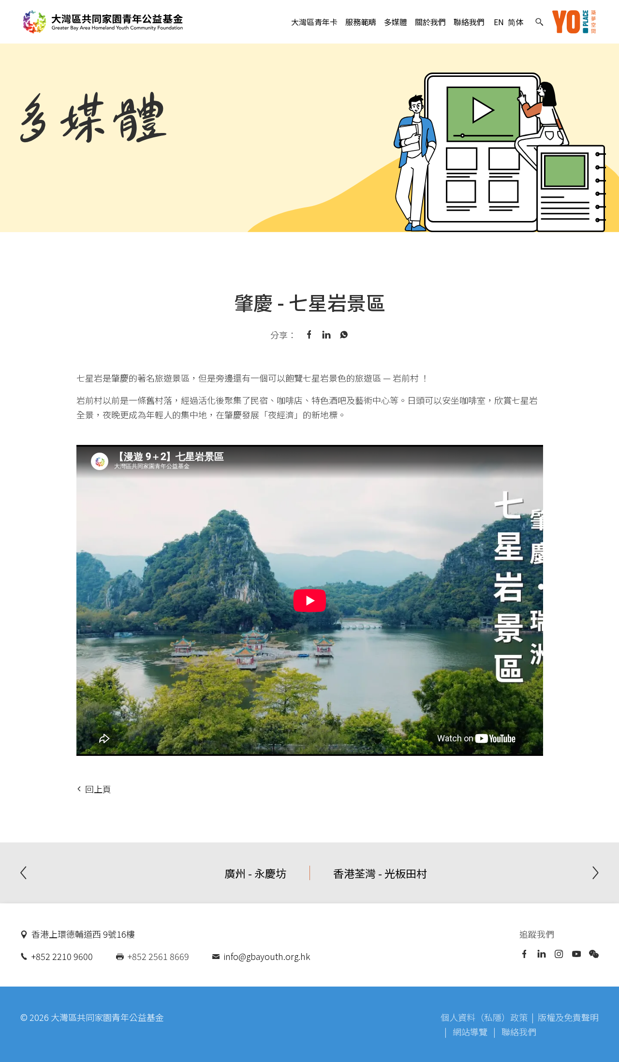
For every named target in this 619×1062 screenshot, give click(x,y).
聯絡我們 (469, 22)
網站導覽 (471, 1031)
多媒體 (395, 22)
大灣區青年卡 (314, 22)
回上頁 (98, 788)
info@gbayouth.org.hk (266, 956)
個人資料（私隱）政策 (484, 1017)
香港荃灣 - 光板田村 (380, 873)
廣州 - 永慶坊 (255, 873)
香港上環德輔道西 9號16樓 (83, 934)
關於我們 (430, 22)
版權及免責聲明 (568, 1017)
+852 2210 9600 (62, 956)
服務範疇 (360, 22)
